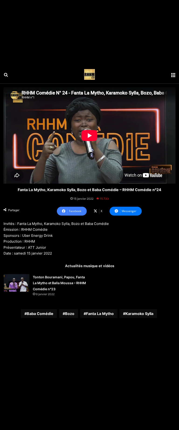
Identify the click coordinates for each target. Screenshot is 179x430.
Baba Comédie (40, 313)
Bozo (69, 313)
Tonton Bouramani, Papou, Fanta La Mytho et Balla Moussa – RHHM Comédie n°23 (59, 283)
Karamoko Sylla (139, 313)
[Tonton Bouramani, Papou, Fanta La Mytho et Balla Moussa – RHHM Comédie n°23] (16, 283)
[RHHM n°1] (89, 74)
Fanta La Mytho (100, 313)
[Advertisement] (89, 32)
